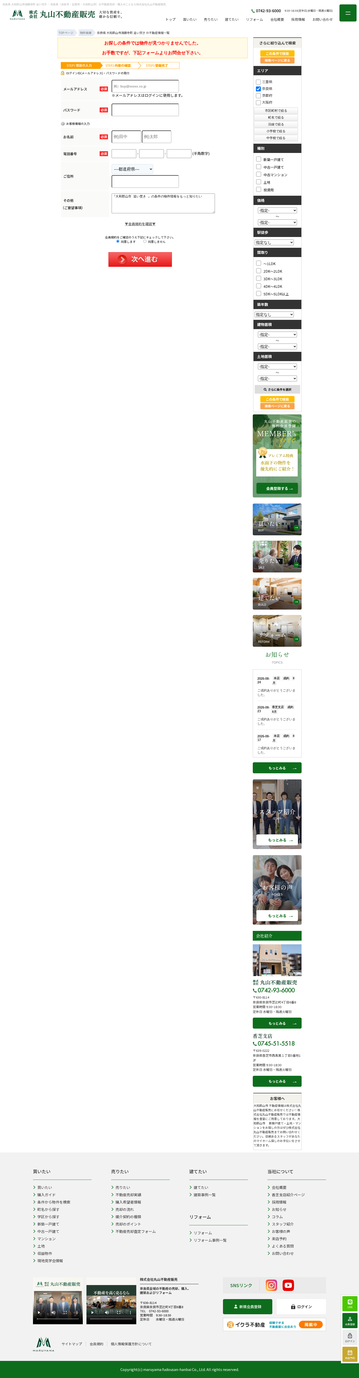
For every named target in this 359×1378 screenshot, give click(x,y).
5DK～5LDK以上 (276, 293)
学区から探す (48, 1216)
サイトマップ (72, 1343)
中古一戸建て (274, 167)
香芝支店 (262, 1036)
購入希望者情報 (128, 1202)
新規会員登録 (250, 1306)
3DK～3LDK (273, 278)
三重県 (267, 81)
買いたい (190, 19)
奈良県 (267, 88)
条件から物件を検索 (53, 1202)
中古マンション (275, 174)
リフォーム (254, 19)
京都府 (267, 95)
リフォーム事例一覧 (210, 1240)
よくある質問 (283, 1246)
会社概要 (277, 19)
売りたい (211, 19)
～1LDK (269, 263)
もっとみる (277, 767)
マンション (46, 1238)
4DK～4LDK (273, 286)
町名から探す (48, 1209)
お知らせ (279, 1209)
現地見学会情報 (50, 1260)
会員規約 (96, 1343)
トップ (170, 19)
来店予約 (279, 1238)
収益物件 (44, 1253)
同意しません (156, 241)
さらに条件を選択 (279, 389)
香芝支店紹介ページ (288, 1194)
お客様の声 (281, 1231)
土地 (267, 182)
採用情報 (298, 19)
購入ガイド (46, 1194)
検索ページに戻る (277, 60)
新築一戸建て (274, 159)
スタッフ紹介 (283, 1224)
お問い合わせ (322, 19)
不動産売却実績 (128, 1194)
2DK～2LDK (273, 271)
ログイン (304, 1306)
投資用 (269, 189)
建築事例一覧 (205, 1194)
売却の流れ (125, 1209)
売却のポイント (128, 1224)
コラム (277, 1216)
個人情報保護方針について (131, 1343)
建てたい (232, 19)
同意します (128, 241)
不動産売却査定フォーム (136, 1231)
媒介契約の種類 (128, 1216)
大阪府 (267, 102)
